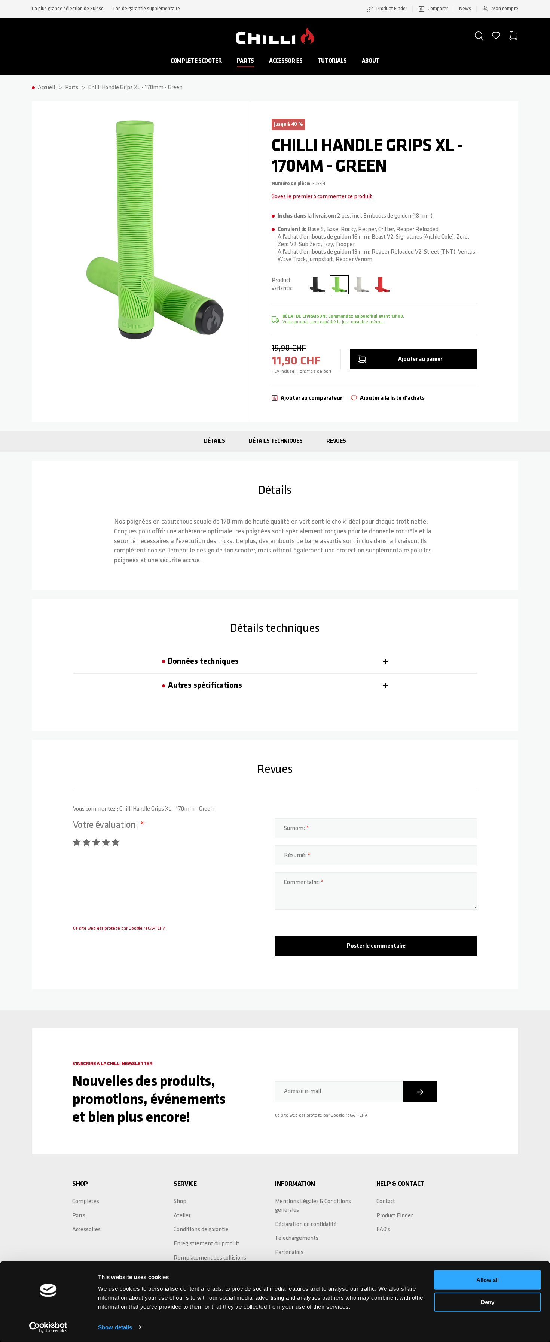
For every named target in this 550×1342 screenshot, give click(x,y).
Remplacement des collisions (210, 1258)
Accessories (285, 61)
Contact (385, 1202)
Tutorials (332, 61)
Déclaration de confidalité (306, 1224)
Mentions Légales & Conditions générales (313, 1206)
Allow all (487, 1280)
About (370, 61)
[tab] (275, 661)
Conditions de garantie (201, 1230)
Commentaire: (302, 882)
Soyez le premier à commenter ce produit (322, 197)
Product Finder (391, 9)
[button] (479, 35)
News (465, 9)
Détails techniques (275, 441)
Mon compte (505, 9)
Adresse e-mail (302, 1091)
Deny (487, 1302)
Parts (245, 61)
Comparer (438, 9)
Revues (336, 441)
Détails (214, 441)
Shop (180, 1202)
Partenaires (289, 1252)
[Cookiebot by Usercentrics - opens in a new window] (48, 1327)
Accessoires (86, 1230)
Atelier (182, 1216)
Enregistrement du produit (206, 1244)
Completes (85, 1202)
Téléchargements (296, 1238)
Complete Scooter (196, 61)
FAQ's (383, 1230)
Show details (115, 1327)
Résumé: (296, 855)
